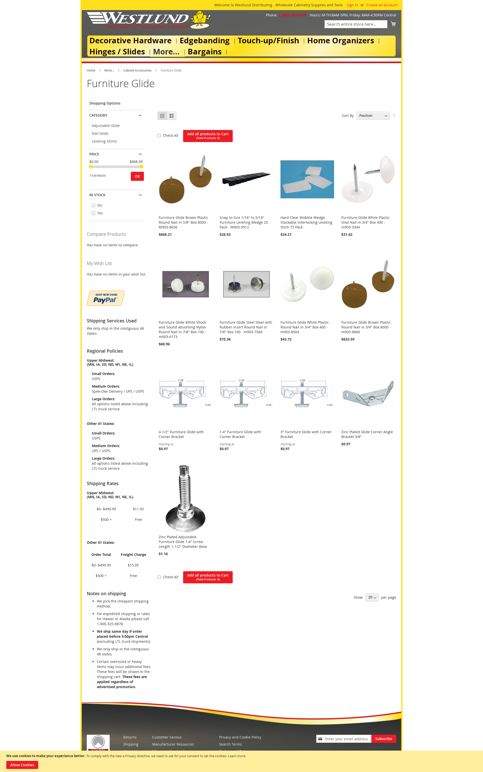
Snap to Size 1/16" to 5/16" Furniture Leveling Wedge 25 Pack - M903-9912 (244, 222)
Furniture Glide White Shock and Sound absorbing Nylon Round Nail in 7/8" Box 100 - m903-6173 (182, 329)
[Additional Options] (106, 297)
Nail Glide (100, 133)
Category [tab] (98, 115)
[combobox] (356, 24)
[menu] (241, 46)
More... (109, 70)
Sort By (348, 115)
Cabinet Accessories (137, 70)
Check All (171, 135)
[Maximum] (141, 167)
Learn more (236, 756)
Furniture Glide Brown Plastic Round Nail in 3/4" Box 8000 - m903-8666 (366, 327)
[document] (242, 761)
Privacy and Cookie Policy (240, 737)
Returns (130, 737)
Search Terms (230, 744)
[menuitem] (131, 40)
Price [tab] (94, 154)
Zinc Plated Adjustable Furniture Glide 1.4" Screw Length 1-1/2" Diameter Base (183, 541)
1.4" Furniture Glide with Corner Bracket (240, 434)
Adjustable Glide (106, 125)
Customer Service (167, 737)
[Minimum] (91, 167)
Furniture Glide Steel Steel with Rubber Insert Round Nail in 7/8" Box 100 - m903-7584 (246, 327)
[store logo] (149, 20)
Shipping (130, 744)
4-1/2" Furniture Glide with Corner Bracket (181, 434)
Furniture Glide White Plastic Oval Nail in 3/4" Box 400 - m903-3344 (365, 222)
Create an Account (382, 5)
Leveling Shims (104, 141)
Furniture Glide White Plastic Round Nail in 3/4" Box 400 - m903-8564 (304, 327)
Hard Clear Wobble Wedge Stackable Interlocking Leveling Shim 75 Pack (306, 222)
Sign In (352, 5)
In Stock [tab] (97, 194)
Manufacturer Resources (173, 744)
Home (91, 70)
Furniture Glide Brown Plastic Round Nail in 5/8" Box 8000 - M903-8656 (183, 222)
